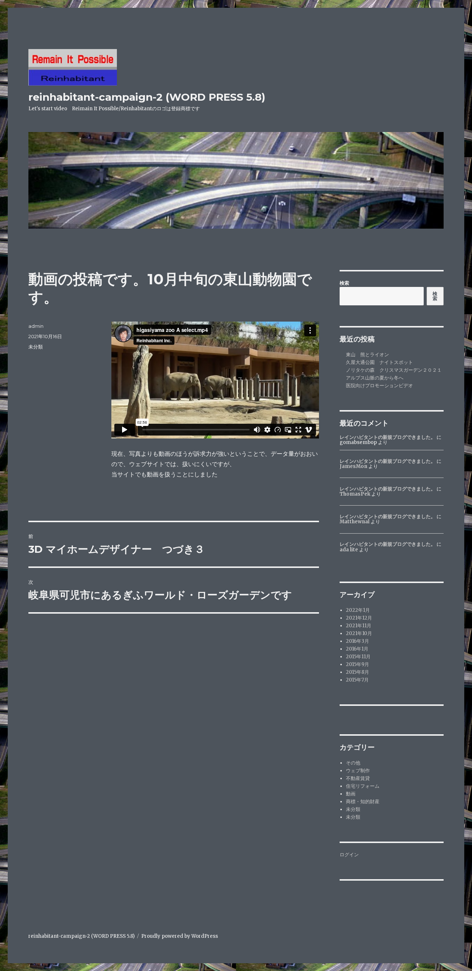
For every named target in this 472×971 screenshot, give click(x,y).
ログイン (349, 855)
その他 (353, 763)
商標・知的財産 (362, 801)
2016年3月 (357, 641)
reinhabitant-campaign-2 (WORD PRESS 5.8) (146, 97)
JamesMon (353, 466)
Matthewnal (354, 522)
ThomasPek (355, 494)
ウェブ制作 (358, 770)
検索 (344, 283)
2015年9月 (357, 664)
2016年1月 (357, 649)
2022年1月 (358, 610)
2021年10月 (359, 633)
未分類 (35, 347)
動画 (350, 794)
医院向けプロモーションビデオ (379, 385)
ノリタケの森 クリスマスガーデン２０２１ (394, 370)
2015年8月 (357, 672)
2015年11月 (358, 656)
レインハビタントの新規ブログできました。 (387, 437)
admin (36, 326)
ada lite (349, 550)
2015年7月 (357, 680)
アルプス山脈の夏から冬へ (374, 378)
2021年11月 (358, 626)
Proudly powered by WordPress (179, 936)
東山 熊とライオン (367, 354)
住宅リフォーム (362, 786)
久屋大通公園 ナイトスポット (379, 362)
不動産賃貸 (358, 778)
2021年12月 (359, 618)
